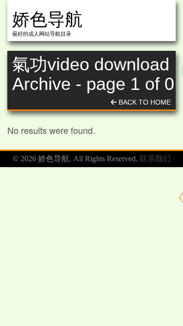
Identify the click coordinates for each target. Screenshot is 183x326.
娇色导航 (47, 19)
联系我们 (155, 158)
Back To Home (144, 102)
